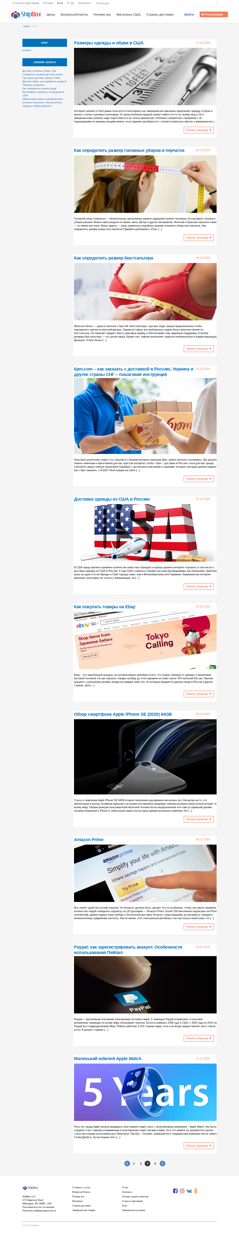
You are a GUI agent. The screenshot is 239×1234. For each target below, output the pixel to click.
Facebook (175, 1191)
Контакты (127, 1192)
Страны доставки (81, 1205)
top (232, 1226)
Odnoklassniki (195, 1191)
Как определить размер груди (39, 88)
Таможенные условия (133, 1210)
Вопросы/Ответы (81, 1192)
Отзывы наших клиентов (135, 1196)
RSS (202, 1191)
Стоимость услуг (81, 1187)
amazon (26, 50)
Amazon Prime (88, 839)
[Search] (217, 3)
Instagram (182, 1191)
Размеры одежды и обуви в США (108, 42)
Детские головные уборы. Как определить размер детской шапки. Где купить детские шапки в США (42, 74)
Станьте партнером (132, 1201)
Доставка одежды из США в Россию (112, 499)
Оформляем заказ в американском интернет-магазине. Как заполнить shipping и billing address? (42, 102)
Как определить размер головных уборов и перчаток (129, 150)
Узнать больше (197, 130)
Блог (124, 1205)
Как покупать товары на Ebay (104, 606)
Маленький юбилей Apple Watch (107, 1058)
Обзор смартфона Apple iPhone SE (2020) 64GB (123, 714)
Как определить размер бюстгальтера (113, 257)
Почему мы (78, 1196)
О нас (125, 1187)
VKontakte (188, 1191)
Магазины (77, 1201)
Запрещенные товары (83, 1210)
